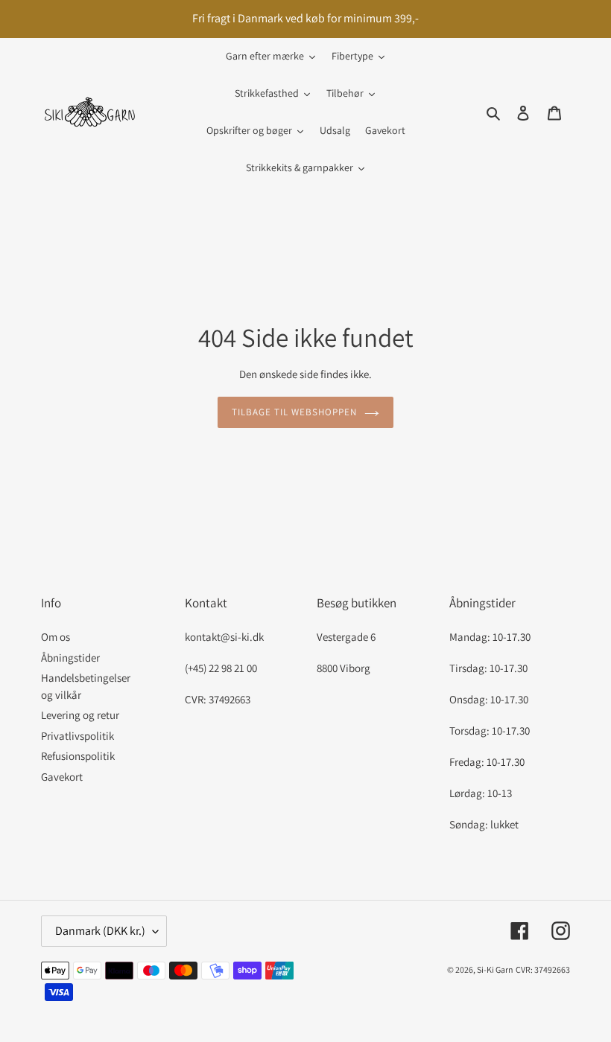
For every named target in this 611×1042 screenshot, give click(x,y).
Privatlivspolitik (77, 736)
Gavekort (62, 777)
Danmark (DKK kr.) (100, 931)
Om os (55, 637)
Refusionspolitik (78, 756)
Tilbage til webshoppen (295, 412)
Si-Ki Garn (495, 969)
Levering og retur (80, 715)
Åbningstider (70, 658)
